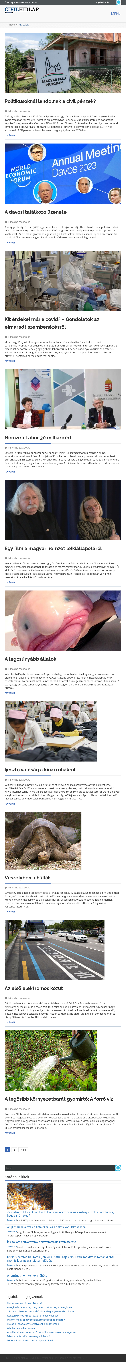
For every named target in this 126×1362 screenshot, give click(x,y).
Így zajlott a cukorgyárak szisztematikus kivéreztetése (41, 1242)
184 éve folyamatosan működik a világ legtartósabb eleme (40, 1311)
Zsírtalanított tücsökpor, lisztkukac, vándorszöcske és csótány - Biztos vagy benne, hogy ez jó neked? (60, 1214)
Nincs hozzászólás (19, 111)
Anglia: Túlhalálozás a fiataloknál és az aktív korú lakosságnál (46, 1227)
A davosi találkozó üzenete (36, 212)
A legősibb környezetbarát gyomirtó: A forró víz (59, 1099)
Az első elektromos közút (34, 988)
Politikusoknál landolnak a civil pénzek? (50, 101)
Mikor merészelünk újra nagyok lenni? (28, 1336)
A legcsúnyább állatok (30, 659)
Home (12, 24)
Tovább (9, 135)
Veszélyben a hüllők (28, 877)
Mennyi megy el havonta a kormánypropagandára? (36, 1319)
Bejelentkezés (102, 2)
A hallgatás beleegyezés (21, 1328)
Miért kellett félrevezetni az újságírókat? (30, 1340)
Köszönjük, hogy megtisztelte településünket (32, 1315)
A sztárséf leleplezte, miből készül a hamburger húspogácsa (41, 1332)
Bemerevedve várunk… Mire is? (24, 1303)
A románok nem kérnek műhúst (27, 1275)
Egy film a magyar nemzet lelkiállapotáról (53, 548)
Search (118, 2)
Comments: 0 (12, 1220)
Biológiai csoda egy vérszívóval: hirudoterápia (33, 1323)
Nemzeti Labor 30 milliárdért (38, 437)
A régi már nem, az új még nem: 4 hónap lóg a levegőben (39, 1307)
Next (23, 1149)
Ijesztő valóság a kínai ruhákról (40, 769)
